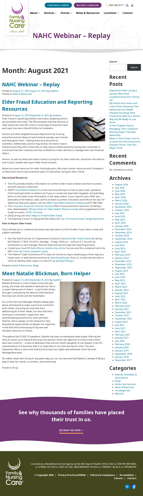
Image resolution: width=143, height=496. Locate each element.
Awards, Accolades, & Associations (126, 376)
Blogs (36, 265)
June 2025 (120, 216)
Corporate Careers (58, 5)
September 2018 (123, 353)
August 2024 (121, 242)
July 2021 (119, 325)
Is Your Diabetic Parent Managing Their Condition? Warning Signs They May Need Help (123, 130)
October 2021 (122, 315)
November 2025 (123, 206)
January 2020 (122, 347)
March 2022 (121, 302)
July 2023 (119, 273)
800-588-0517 (116, 5)
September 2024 (123, 238)
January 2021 (122, 337)
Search (113, 61)
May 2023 (120, 280)
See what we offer (70, 430)
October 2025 (122, 210)
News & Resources (88, 13)
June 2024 (120, 248)
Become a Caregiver (88, 5)
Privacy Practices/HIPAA (72, 475)
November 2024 (123, 232)
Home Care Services (125, 384)
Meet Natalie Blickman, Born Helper (46, 273)
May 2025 (120, 219)
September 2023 (123, 267)
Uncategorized (122, 390)
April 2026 (120, 197)
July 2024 (119, 245)
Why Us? (119, 393)
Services (49, 13)
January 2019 (122, 350)
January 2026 (122, 203)
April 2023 (120, 283)
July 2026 (119, 187)
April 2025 (120, 222)
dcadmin (54, 90)
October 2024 (122, 235)
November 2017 (123, 360)
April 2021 (120, 331)
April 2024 (120, 251)
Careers (118, 478)
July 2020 (119, 341)
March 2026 (121, 200)
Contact (128, 13)
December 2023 (123, 261)
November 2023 (123, 264)
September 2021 (123, 318)
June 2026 (120, 191)
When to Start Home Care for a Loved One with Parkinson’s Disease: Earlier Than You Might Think (124, 143)
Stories (65, 13)
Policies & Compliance (102, 475)
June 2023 (120, 277)
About (34, 13)
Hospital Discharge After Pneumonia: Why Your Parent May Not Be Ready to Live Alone (124, 117)
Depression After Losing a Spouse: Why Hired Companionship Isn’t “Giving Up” (124, 95)
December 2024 (123, 229)
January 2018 (122, 356)
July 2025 (119, 213)
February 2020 (122, 344)
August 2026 (121, 184)
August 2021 (121, 321)
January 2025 (122, 226)
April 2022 (120, 299)
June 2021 (120, 328)
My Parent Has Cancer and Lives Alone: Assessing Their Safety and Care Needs (124, 106)
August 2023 (121, 270)
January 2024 (122, 257)
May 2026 (120, 194)
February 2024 (122, 254)
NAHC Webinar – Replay (31, 84)
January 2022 (122, 309)
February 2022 (122, 305)
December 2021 (123, 312)
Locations (110, 13)
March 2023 (121, 286)
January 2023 (122, 289)
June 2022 (120, 296)
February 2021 (122, 334)
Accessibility (127, 475)
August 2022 (121, 293)
